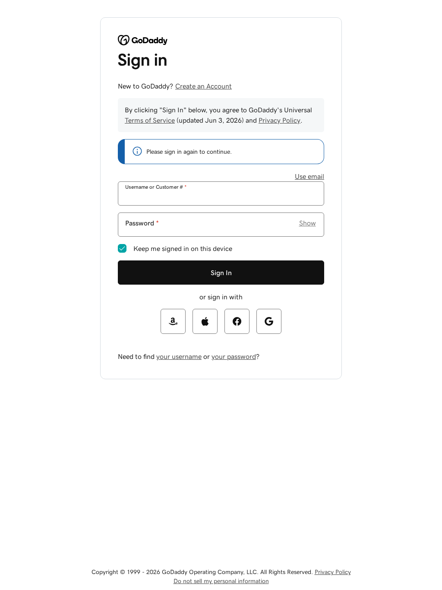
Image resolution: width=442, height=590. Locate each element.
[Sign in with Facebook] (236, 321)
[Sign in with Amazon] (173, 321)
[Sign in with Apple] (205, 321)
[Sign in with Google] (268, 321)
